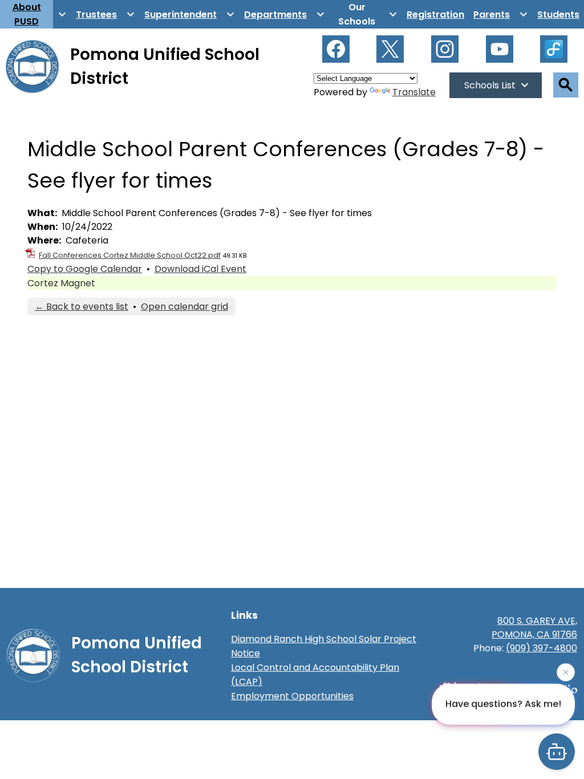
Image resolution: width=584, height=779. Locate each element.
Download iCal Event (200, 268)
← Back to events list (81, 306)
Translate (414, 92)
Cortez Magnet (61, 283)
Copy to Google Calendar (84, 268)
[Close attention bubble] (566, 672)
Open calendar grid (184, 306)
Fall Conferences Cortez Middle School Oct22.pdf (130, 255)
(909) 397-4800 (541, 648)
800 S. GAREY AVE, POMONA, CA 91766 (534, 627)
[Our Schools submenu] (366, 14)
